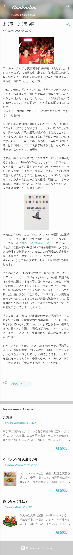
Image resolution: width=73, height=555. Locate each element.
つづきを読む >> (61, 448)
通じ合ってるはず (15, 501)
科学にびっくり (21, 384)
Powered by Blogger (38, 548)
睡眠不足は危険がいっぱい (37, 243)
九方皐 (7, 417)
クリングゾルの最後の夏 (20, 459)
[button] (68, 25)
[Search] (68, 7)
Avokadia (23, 7)
